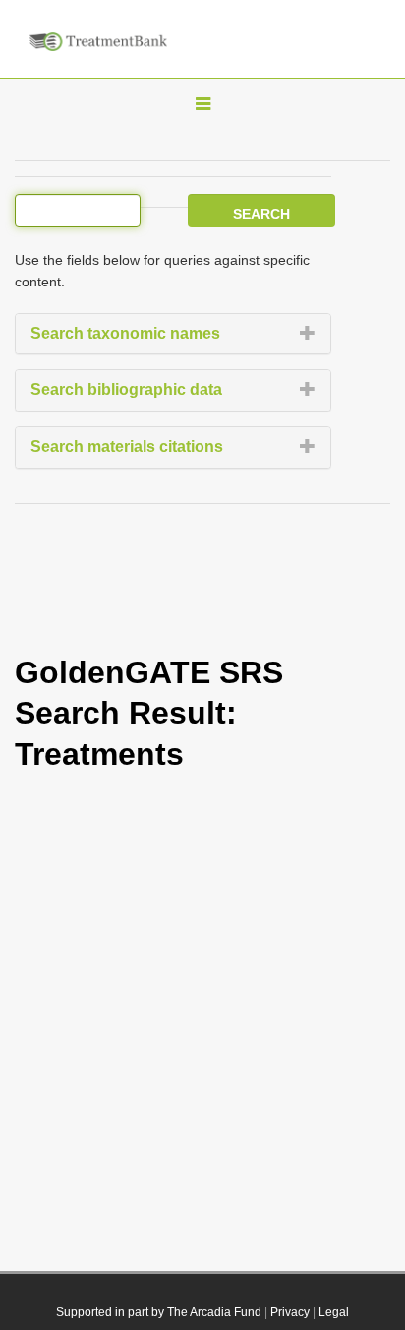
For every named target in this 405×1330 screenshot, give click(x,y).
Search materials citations (126, 446)
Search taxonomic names (125, 333)
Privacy (290, 1312)
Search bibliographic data (126, 389)
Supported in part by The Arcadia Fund (158, 1312)
